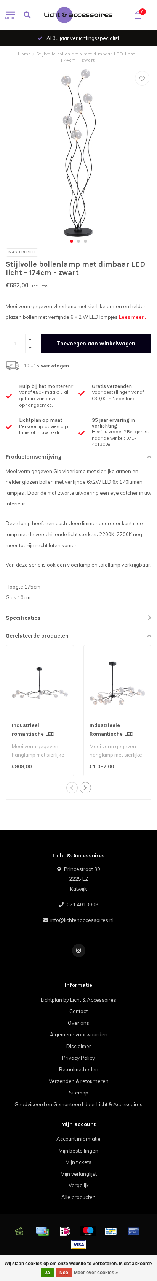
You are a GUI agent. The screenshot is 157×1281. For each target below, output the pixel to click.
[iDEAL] (65, 1231)
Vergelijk (79, 1185)
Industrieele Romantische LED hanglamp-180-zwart (116, 734)
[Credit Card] (42, 1231)
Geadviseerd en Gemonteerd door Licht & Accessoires (78, 1104)
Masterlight (22, 252)
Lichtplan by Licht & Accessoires (78, 1000)
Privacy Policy (78, 1058)
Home (24, 54)
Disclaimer (78, 1046)
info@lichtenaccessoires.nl (82, 920)
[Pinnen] (133, 1231)
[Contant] (19, 1231)
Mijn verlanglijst (79, 1174)
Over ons (78, 1023)
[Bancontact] (110, 1231)
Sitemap (78, 1092)
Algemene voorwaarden (78, 1034)
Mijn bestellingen (78, 1151)
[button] (71, 241)
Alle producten (78, 1197)
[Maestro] (88, 1231)
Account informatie (78, 1139)
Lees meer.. (132, 317)
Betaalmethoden (78, 1069)
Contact (78, 1011)
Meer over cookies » (96, 1272)
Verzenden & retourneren (79, 1081)
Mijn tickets (78, 1162)
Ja (47, 1272)
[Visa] (78, 1244)
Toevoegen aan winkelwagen (96, 343)
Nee (63, 1272)
